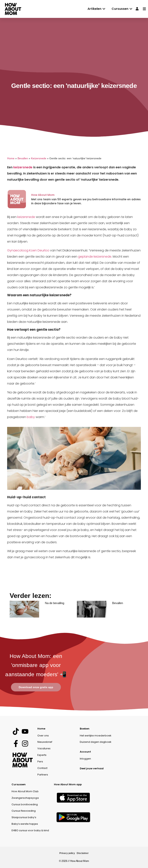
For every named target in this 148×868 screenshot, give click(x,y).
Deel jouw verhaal (92, 768)
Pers (40, 761)
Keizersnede (38, 158)
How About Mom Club (25, 791)
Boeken (84, 728)
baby (31, 417)
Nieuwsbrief (44, 742)
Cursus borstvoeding (25, 804)
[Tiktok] (16, 731)
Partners (42, 774)
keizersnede (22, 167)
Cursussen (19, 784)
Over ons (43, 735)
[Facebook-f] (16, 743)
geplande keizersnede (94, 256)
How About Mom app (68, 784)
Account (85, 752)
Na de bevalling (54, 603)
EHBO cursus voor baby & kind (30, 830)
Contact (42, 768)
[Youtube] (25, 731)
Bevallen (23, 158)
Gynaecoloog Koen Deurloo (28, 250)
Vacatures (43, 748)
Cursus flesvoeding (24, 811)
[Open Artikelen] (103, 9)
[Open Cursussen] (130, 9)
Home (10, 158)
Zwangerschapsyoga (25, 798)
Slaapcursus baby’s (24, 817)
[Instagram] (25, 743)
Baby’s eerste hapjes (25, 824)
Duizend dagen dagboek (95, 742)
